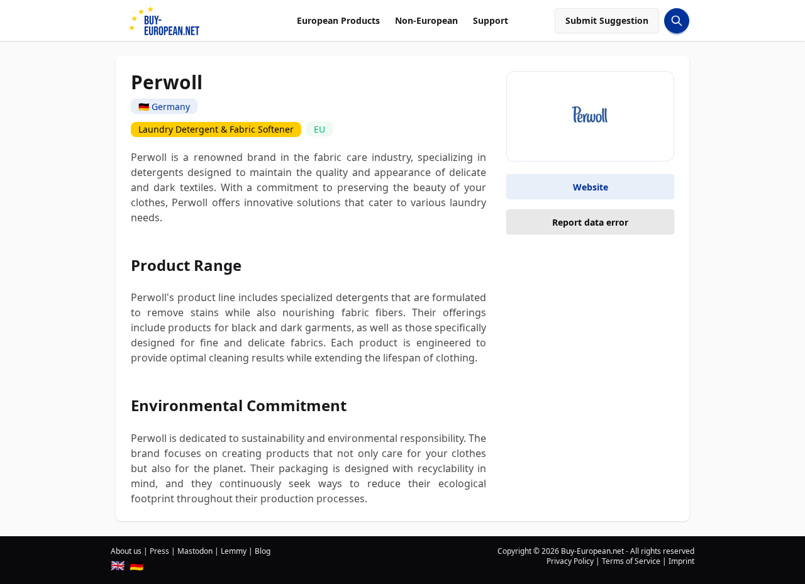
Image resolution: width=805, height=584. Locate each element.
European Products (338, 20)
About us (126, 551)
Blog (262, 551)
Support (490, 20)
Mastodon (195, 551)
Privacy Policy (570, 561)
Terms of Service (631, 561)
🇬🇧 (118, 565)
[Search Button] (676, 20)
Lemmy (234, 551)
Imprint (681, 561)
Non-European (426, 20)
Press (159, 551)
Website (590, 187)
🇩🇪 (136, 565)
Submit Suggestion (606, 20)
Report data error (590, 222)
